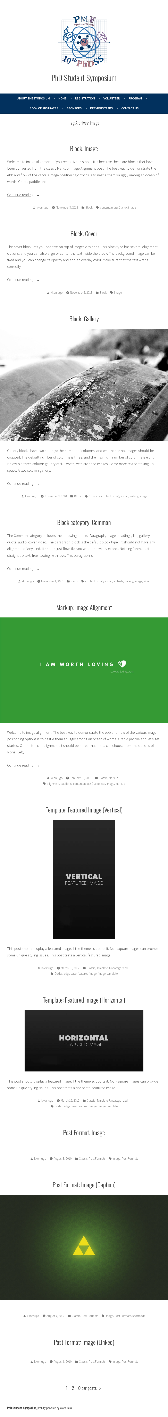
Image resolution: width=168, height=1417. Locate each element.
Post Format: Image (84, 1132)
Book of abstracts (44, 108)
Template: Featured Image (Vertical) (84, 809)
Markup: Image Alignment (84, 607)
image (132, 207)
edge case (70, 973)
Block (89, 207)
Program (135, 98)
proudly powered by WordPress (54, 1408)
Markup (113, 778)
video (147, 581)
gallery (133, 496)
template (112, 973)
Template (102, 968)
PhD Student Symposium (84, 77)
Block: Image (84, 148)
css (103, 784)
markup (120, 784)
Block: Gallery (84, 318)
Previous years (101, 108)
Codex (58, 973)
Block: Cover (84, 233)
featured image (87, 973)
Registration (85, 98)
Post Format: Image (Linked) (84, 1342)
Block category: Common (84, 522)
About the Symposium (33, 98)
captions (66, 784)
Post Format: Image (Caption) (84, 1184)
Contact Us (129, 108)
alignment (53, 784)
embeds (118, 581)
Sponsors (74, 108)
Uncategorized (118, 968)
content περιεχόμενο (113, 207)
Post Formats (97, 1158)
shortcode (138, 1316)
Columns (94, 496)
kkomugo (42, 207)
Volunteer (111, 98)
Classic (103, 778)
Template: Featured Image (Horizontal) (84, 999)
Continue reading (26, 195)
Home (62, 98)
